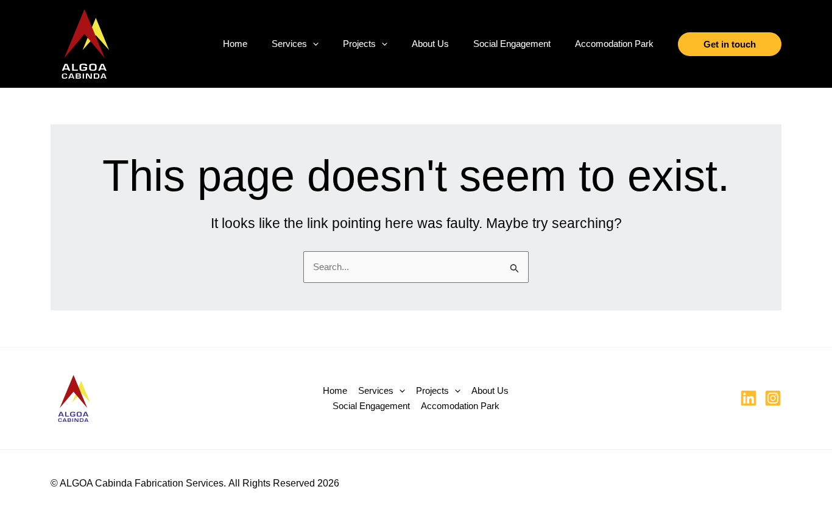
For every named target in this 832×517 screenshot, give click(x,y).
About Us (430, 43)
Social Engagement (512, 43)
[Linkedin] (748, 398)
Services (289, 43)
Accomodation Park (614, 43)
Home (235, 43)
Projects (359, 43)
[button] (313, 43)
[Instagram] (772, 398)
